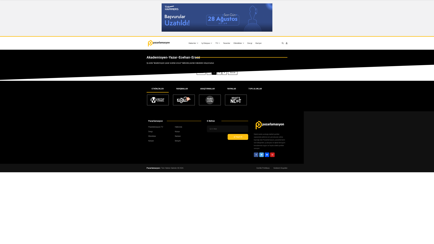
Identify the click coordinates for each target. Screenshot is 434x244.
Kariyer (259, 43)
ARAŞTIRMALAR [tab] (207, 89)
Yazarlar (226, 43)
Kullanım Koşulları (280, 168)
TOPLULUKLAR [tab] (255, 89)
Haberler (193, 43)
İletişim (178, 141)
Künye (177, 131)
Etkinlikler (238, 43)
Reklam (178, 136)
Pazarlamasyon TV (155, 127)
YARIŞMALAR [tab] (182, 89)
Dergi (249, 43)
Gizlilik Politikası (263, 168)
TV (216, 43)
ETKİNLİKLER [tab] (158, 89)
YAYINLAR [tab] (231, 89)
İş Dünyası (206, 43)
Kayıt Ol (239, 137)
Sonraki (232, 72)
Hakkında (178, 127)
